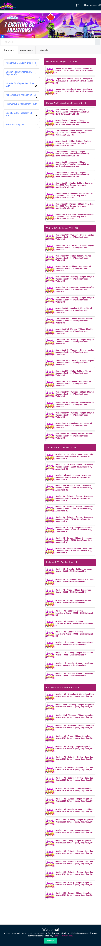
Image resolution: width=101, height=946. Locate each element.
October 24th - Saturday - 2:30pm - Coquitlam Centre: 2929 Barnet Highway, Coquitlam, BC (74, 852)
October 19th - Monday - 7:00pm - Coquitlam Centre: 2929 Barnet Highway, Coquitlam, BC (73, 810)
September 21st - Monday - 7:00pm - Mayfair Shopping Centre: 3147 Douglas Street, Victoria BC (74, 331)
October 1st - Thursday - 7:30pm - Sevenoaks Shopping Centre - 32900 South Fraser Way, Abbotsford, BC (74, 467)
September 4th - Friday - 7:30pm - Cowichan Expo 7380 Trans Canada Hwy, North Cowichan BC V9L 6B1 (73, 143)
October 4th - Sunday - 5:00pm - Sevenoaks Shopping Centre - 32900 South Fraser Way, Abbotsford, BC (73, 540)
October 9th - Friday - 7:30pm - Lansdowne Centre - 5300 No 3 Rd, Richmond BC (73, 601)
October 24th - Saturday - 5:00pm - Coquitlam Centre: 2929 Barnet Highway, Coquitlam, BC (74, 863)
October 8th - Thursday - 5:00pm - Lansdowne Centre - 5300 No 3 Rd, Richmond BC (74, 570)
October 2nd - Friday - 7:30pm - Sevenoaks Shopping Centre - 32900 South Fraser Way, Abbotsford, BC (73, 488)
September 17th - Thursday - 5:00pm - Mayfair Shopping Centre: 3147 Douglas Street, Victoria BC (74, 237)
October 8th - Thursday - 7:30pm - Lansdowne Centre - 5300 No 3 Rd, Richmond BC (74, 580)
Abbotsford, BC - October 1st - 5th (21, 96)
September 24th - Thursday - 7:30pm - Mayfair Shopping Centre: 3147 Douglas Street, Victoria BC (74, 362)
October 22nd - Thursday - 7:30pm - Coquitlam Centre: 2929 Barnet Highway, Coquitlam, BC (74, 716)
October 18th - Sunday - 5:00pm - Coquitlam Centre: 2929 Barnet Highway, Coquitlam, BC (73, 800)
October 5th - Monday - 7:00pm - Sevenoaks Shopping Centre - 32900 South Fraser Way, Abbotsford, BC (73, 550)
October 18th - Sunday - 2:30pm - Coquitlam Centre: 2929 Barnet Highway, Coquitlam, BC (73, 789)
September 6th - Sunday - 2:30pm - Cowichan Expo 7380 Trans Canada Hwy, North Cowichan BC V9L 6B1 (74, 185)
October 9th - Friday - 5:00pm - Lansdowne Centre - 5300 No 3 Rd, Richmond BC (73, 591)
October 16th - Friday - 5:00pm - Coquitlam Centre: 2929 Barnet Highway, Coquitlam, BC (73, 737)
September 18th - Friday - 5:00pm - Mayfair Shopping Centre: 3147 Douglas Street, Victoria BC (73, 258)
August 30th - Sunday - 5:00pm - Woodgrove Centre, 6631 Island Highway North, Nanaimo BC (74, 81)
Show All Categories (21, 124)
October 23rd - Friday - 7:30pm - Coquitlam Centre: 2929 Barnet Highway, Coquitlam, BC (73, 842)
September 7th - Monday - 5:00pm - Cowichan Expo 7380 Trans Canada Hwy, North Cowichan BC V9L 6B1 (74, 216)
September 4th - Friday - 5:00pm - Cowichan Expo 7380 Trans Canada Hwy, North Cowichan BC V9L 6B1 (73, 133)
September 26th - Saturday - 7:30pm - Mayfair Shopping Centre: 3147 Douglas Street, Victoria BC (74, 415)
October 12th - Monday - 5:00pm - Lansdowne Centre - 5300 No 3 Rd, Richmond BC (74, 675)
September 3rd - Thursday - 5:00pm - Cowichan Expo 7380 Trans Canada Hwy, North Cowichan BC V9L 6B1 (72, 112)
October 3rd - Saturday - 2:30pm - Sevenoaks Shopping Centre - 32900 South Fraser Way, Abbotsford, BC (74, 498)
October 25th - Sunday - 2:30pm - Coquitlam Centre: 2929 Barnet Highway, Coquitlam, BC (73, 884)
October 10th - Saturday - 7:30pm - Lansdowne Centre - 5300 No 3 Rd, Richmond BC (74, 634)
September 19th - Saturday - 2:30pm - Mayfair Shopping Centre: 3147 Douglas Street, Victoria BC (74, 279)
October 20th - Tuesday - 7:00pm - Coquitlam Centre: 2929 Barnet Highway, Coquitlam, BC (74, 821)
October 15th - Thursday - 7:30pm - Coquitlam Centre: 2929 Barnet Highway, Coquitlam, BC (74, 727)
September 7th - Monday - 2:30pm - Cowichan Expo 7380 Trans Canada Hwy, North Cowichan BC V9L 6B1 (74, 206)
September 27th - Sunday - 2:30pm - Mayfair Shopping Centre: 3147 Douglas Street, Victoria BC (73, 425)
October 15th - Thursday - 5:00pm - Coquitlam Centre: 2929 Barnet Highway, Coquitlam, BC (74, 695)
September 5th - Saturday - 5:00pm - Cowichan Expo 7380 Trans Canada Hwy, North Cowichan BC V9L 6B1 (72, 164)
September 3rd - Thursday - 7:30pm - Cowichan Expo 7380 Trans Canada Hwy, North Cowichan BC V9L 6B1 (72, 122)
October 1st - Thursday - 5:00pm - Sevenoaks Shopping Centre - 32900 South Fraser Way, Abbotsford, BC (74, 456)
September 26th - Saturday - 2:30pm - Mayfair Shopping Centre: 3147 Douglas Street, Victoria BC (74, 394)
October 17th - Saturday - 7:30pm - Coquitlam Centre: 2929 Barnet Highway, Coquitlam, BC (74, 779)
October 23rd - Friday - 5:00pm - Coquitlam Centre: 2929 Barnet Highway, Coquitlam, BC (73, 831)
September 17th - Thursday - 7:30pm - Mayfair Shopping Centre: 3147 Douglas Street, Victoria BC (74, 247)
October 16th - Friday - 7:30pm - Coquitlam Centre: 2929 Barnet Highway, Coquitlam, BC (73, 747)
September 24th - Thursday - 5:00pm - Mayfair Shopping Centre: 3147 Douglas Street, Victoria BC (74, 352)
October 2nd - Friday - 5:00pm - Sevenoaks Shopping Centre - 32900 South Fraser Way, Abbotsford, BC (73, 477)
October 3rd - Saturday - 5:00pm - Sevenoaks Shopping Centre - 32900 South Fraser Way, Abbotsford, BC (74, 509)
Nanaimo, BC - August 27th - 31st (21, 64)
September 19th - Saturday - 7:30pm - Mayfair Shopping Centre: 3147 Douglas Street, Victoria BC (74, 300)
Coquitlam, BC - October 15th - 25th (21, 114)
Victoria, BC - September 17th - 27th (21, 84)
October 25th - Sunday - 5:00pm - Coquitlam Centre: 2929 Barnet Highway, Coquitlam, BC (73, 894)
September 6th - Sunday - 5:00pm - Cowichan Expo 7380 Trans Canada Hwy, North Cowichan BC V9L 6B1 (74, 195)
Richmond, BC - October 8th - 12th (21, 105)
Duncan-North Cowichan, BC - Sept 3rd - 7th (21, 73)
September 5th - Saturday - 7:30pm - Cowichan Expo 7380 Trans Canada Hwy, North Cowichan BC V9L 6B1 (72, 174)
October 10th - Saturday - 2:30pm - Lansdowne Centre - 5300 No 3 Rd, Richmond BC (74, 613)
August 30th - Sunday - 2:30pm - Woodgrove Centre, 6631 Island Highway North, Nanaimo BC (74, 70)
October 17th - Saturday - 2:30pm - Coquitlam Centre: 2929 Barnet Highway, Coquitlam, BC (74, 758)
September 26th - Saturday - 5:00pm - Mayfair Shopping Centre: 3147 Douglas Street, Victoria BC (74, 404)
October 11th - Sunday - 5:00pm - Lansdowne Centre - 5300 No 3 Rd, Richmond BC (74, 654)
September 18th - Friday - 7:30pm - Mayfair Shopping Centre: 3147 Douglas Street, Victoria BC (73, 268)
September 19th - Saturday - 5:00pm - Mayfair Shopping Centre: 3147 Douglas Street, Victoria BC (74, 289)
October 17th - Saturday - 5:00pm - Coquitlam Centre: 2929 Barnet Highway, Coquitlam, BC (74, 768)
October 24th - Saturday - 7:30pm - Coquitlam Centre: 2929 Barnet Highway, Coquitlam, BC (74, 873)
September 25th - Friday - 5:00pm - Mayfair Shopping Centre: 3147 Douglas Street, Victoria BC (73, 373)
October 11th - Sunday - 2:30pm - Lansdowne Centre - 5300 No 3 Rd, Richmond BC (74, 643)
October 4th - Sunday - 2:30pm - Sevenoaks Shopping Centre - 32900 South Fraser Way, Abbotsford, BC (73, 530)
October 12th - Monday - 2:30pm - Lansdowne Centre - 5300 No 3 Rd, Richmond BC (74, 664)
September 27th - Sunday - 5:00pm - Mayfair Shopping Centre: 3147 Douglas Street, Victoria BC (73, 436)
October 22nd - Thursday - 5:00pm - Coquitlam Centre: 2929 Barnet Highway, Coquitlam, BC (74, 706)
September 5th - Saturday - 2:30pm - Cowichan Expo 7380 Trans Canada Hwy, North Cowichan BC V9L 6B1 (72, 154)
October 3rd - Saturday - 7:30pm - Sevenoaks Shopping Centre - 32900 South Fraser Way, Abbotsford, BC (74, 519)
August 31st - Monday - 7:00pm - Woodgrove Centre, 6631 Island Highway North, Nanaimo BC (74, 91)
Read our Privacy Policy (63, 936)
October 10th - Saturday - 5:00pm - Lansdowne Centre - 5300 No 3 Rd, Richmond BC (74, 623)
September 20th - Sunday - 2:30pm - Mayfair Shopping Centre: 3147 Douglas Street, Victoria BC (73, 310)
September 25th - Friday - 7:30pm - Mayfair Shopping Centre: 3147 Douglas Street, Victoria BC (73, 383)
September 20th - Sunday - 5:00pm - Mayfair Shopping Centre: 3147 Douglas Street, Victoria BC (73, 321)
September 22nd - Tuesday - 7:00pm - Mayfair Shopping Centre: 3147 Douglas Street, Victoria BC (74, 342)
